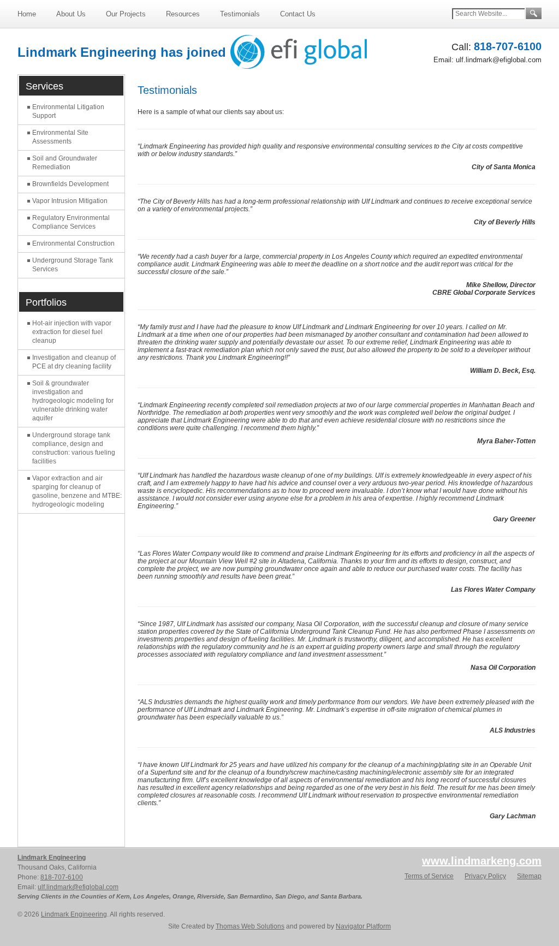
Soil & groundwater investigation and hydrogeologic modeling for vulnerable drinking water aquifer (73, 400)
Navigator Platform (363, 926)
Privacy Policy (485, 876)
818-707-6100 (508, 46)
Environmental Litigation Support (68, 111)
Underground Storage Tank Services (72, 265)
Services (44, 86)
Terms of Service (429, 876)
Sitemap (529, 876)
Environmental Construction (73, 243)
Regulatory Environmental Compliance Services (71, 222)
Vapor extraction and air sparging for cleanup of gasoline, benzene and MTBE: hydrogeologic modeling (77, 491)
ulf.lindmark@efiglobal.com (499, 60)
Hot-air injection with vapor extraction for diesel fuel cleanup (71, 331)
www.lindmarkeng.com (482, 861)
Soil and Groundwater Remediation (64, 162)
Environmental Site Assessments (60, 137)
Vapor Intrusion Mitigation (70, 201)
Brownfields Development (70, 184)
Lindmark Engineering (51, 857)
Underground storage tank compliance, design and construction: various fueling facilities (73, 448)
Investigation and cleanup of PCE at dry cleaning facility (74, 362)
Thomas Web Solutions (250, 926)
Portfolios (46, 302)
